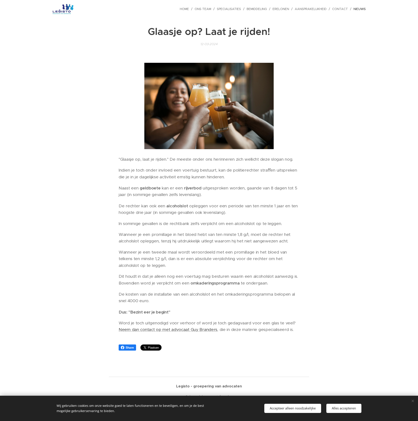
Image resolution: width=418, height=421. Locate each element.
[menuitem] (185, 8)
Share (130, 347)
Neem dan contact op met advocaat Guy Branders (168, 329)
